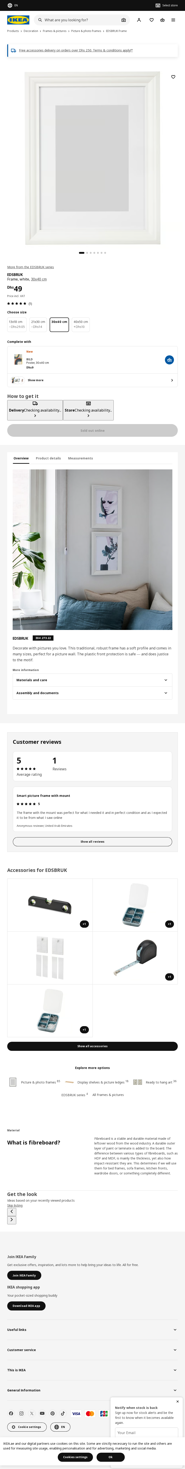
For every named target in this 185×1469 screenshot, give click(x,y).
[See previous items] (11, 1212)
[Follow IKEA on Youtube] (42, 1413)
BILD (29, 359)
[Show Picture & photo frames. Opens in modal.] (50, 958)
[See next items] (11, 1220)
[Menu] (173, 19)
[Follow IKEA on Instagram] (21, 1413)
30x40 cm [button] (39, 279)
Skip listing (15, 1205)
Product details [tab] (48, 458)
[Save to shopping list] (173, 76)
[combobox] (77, 20)
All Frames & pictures (108, 1095)
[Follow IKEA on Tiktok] (63, 1413)
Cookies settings (75, 1457)
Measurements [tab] (80, 458)
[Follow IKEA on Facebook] (11, 1413)
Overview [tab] (21, 458)
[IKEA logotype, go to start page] (18, 19)
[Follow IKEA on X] (32, 1413)
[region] (92, 157)
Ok (111, 1457)
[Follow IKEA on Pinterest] (52, 1413)
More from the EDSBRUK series (30, 267)
